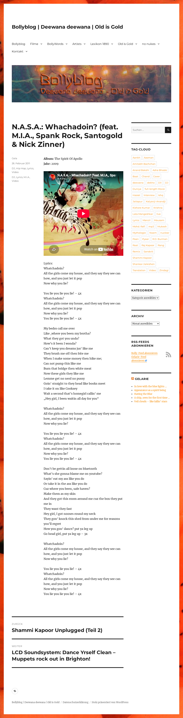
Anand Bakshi (141, 170)
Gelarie (142, 379)
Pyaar (145, 239)
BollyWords (55, 44)
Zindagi (164, 270)
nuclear (164, 232)
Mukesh (162, 226)
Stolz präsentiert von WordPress (110, 702)
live (159, 214)
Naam (153, 232)
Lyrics (30, 168)
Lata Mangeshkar (143, 214)
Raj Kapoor (148, 245)
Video (15, 172)
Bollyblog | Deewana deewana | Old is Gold (67, 27)
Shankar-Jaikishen (144, 264)
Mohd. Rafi (139, 226)
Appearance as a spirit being (150, 390)
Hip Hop (21, 168)
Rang (161, 245)
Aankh (136, 157)
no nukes (148, 44)
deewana (138, 182)
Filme (34, 44)
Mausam (159, 220)
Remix (136, 251)
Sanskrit (148, 251)
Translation (139, 270)
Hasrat (136, 195)
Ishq (160, 195)
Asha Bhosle (160, 170)
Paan (136, 239)
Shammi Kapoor (142, 257)
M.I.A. (27, 177)
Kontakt (17, 51)
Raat (135, 245)
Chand (146, 176)
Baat (135, 176)
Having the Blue (143, 393)
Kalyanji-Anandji (156, 201)
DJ (13, 168)
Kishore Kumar (141, 207)
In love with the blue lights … (150, 386)
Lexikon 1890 (99, 44)
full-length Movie (155, 188)
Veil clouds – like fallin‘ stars (150, 401)
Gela (14, 158)
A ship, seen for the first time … (152, 397)
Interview (149, 195)
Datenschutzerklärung (75, 702)
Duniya (137, 188)
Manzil (146, 220)
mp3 (151, 226)
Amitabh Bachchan (144, 163)
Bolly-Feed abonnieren (144, 353)
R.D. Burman (159, 239)
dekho (151, 182)
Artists (76, 44)
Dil (160, 182)
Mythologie (139, 232)
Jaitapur (137, 201)
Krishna (158, 207)
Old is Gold (125, 44)
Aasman (149, 157)
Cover (156, 176)
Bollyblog (18, 44)
